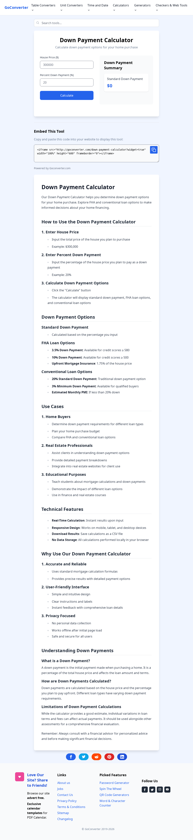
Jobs (60, 789)
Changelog (65, 819)
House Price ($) (49, 57)
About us (63, 783)
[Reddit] (96, 756)
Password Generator (114, 783)
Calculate (66, 95)
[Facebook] (71, 756)
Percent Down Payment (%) (57, 75)
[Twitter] (84, 756)
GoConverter (16, 7)
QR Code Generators (114, 795)
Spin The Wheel (110, 789)
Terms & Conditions (71, 807)
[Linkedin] (122, 756)
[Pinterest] (109, 756)
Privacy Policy (67, 801)
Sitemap (63, 813)
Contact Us (65, 795)
